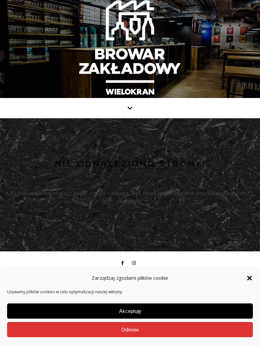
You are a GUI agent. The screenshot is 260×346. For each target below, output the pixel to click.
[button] (249, 278)
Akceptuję (130, 311)
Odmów (130, 329)
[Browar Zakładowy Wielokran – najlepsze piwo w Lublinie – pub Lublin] (130, 47)
